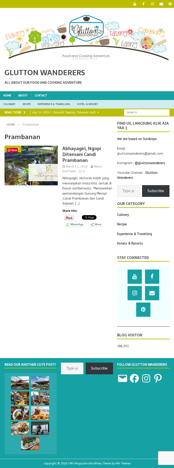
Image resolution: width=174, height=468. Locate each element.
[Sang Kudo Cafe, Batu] (40, 383)
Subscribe (155, 191)
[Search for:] (146, 112)
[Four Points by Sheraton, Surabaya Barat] (40, 428)
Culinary (9, 104)
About (23, 95)
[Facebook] (143, 4)
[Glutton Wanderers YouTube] (135, 4)
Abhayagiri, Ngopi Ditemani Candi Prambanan (81, 154)
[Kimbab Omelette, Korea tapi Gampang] (30, 443)
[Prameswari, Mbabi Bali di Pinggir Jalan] (20, 428)
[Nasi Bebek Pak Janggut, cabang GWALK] (20, 413)
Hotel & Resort (87, 104)
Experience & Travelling (54, 104)
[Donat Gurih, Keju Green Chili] (40, 413)
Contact (41, 95)
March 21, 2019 (77, 166)
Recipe (27, 104)
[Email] (161, 4)
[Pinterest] (170, 4)
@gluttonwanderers (150, 163)
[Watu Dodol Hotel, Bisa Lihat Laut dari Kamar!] (20, 383)
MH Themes (123, 463)
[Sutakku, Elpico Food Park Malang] (20, 398)
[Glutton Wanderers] (87, 61)
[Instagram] (152, 4)
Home (7, 95)
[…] (77, 203)
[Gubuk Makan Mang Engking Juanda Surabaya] (40, 398)
